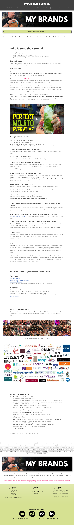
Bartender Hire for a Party (60, 497)
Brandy (46, 443)
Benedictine (20, 443)
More (65, 36)
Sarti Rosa (6, 451)
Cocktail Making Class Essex (61, 490)
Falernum (24, 445)
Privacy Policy (56, 518)
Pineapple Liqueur (38, 447)
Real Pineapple (59, 449)
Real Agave (62, 447)
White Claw (39, 453)
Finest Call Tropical (31, 445)
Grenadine (46, 445)
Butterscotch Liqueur (52, 443)
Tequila (33, 451)
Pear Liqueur (31, 447)
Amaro (3, 443)
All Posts (5, 36)
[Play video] (37, 119)
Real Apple (68, 447)
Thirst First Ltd (43, 518)
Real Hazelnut (18, 449)
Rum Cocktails (13, 36)
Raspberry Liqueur (52, 447)
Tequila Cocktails (57, 36)
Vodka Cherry (60, 451)
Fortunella (37, 445)
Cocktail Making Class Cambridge (60, 489)
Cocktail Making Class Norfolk (60, 493)
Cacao (58, 443)
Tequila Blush (38, 451)
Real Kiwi (24, 449)
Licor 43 (65, 445)
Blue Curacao (40, 443)
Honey (55, 445)
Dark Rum (6, 445)
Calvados (63, 443)
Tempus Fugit (28, 451)
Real (58, 447)
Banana (16, 443)
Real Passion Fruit (41, 449)
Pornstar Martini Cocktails (25, 36)
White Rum (45, 453)
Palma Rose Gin (15, 447)
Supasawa (22, 451)
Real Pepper (53, 449)
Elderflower (19, 445)
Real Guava (12, 449)
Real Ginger (6, 449)
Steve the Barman (37, 489)
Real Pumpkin (66, 449)
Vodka (55, 451)
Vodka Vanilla (29, 453)
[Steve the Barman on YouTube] (22, 514)
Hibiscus (51, 445)
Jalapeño (60, 445)
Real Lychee (29, 449)
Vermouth (50, 451)
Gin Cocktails (47, 36)
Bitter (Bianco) (27, 443)
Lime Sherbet (70, 445)
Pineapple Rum (45, 447)
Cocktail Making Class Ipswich (60, 491)
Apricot (11, 443)
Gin (42, 445)
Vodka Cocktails (37, 36)
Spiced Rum (16, 451)
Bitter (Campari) (34, 443)
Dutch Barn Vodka (12, 445)
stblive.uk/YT (37, 493)
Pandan (20, 447)
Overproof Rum (8, 447)
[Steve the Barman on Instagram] (32, 514)
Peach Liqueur (25, 447)
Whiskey (35, 453)
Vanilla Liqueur (44, 451)
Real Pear (48, 449)
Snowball (12, 451)
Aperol (7, 443)
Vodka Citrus (66, 451)
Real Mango (35, 449)
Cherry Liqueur (69, 443)
